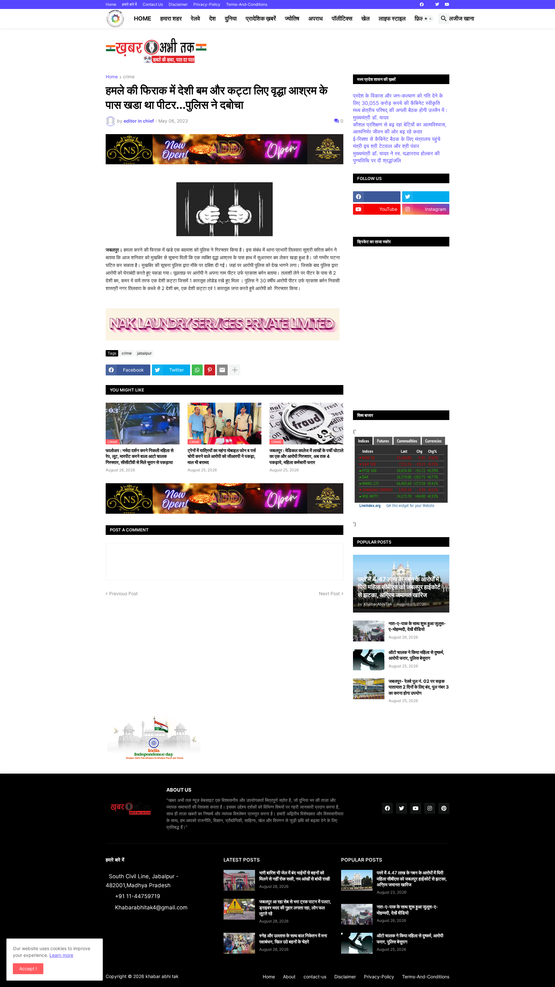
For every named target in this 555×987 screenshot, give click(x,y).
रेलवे (195, 18)
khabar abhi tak (162, 976)
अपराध (315, 18)
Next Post (329, 593)
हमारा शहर (171, 18)
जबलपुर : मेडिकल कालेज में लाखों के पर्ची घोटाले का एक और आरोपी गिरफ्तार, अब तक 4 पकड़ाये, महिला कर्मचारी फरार (306, 456)
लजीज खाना (461, 18)
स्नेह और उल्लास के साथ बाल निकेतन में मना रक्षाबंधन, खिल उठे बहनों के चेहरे (293, 938)
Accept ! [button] (28, 968)
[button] (428, 18)
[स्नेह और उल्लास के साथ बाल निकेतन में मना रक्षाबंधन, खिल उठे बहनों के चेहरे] (239, 943)
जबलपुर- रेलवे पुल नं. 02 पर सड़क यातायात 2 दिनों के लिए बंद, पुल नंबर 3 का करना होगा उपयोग (419, 686)
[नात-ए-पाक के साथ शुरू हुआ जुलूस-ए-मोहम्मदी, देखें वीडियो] (368, 631)
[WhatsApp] (197, 370)
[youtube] (447, 4)
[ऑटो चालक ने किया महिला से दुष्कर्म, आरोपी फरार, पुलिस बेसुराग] (368, 659)
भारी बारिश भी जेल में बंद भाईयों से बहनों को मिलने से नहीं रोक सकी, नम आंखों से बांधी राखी (294, 875)
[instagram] (429, 808)
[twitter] (437, 4)
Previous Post (123, 593)
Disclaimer (178, 4)
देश (212, 18)
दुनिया (231, 18)
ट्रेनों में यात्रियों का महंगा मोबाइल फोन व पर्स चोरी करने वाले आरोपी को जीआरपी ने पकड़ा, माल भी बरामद (222, 456)
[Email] (222, 370)
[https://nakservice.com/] (377, 221)
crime (129, 76)
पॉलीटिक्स (342, 18)
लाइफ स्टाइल (392, 18)
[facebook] (422, 4)
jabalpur (144, 353)
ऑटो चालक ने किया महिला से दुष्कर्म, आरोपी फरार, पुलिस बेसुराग (416, 655)
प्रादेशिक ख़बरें (261, 18)
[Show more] (234, 370)
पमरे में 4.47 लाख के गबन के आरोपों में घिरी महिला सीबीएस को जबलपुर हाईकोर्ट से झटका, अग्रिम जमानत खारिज (412, 878)
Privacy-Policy (206, 4)
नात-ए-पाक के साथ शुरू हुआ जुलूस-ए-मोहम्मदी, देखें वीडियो (417, 626)
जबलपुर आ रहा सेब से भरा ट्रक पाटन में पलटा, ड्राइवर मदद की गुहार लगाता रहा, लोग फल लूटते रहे (295, 907)
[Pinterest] (209, 370)
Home (111, 4)
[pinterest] (443, 808)
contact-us (315, 976)
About (289, 976)
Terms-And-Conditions (246, 4)
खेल (365, 18)
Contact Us (153, 4)
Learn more (61, 955)
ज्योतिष (292, 18)
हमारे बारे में (129, 4)
